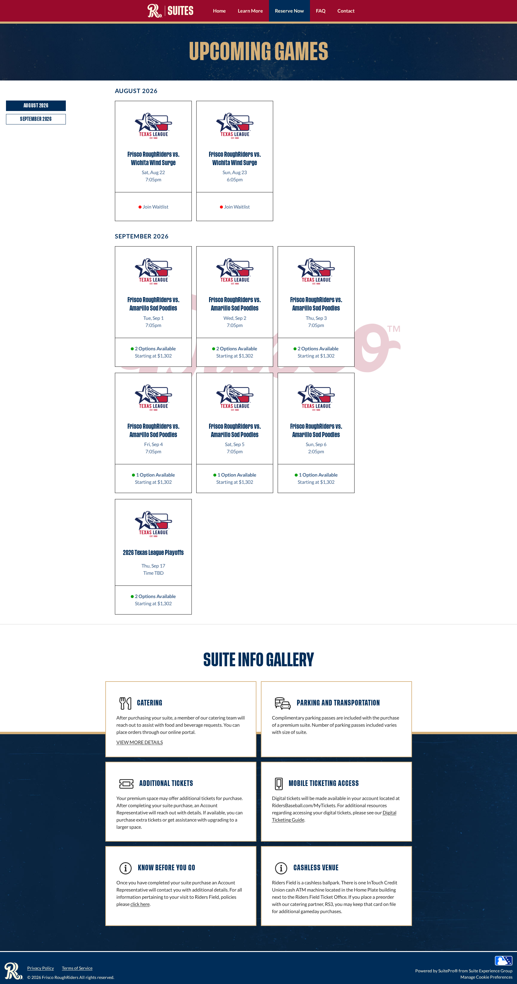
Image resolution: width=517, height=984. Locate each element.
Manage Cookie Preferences (486, 977)
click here (140, 904)
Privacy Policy (40, 968)
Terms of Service (77, 968)
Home (219, 10)
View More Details (139, 742)
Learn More (250, 10)
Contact (346, 10)
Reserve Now (289, 10)
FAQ (321, 10)
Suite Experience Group (491, 970)
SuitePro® (448, 970)
